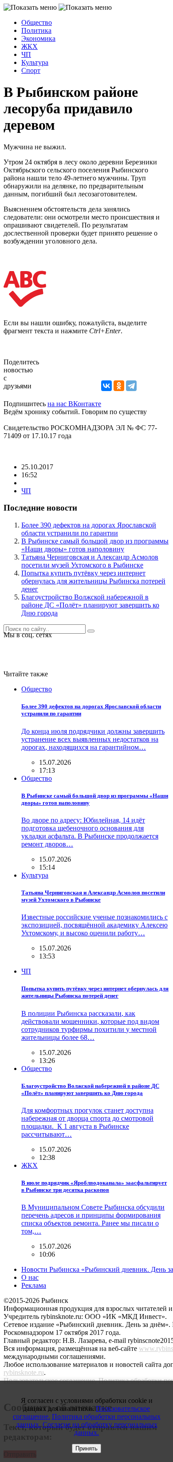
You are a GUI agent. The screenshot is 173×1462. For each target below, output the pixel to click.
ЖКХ (29, 46)
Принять (86, 1448)
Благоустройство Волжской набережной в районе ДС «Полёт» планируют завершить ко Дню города (90, 605)
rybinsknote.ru (24, 1372)
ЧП (26, 54)
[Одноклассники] (119, 385)
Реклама (33, 1285)
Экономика (38, 38)
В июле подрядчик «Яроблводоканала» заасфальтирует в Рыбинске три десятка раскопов (94, 1186)
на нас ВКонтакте (74, 403)
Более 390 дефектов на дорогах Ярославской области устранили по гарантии (88, 529)
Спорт (30, 70)
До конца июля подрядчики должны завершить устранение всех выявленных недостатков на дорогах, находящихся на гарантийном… (93, 739)
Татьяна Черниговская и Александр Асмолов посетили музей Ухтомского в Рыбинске (89, 561)
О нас (30, 1277)
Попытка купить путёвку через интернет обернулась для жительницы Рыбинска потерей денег (93, 581)
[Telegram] (131, 385)
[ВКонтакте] (106, 385)
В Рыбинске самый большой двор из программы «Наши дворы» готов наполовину (95, 545)
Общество (36, 22)
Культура (34, 62)
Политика (36, 30)
